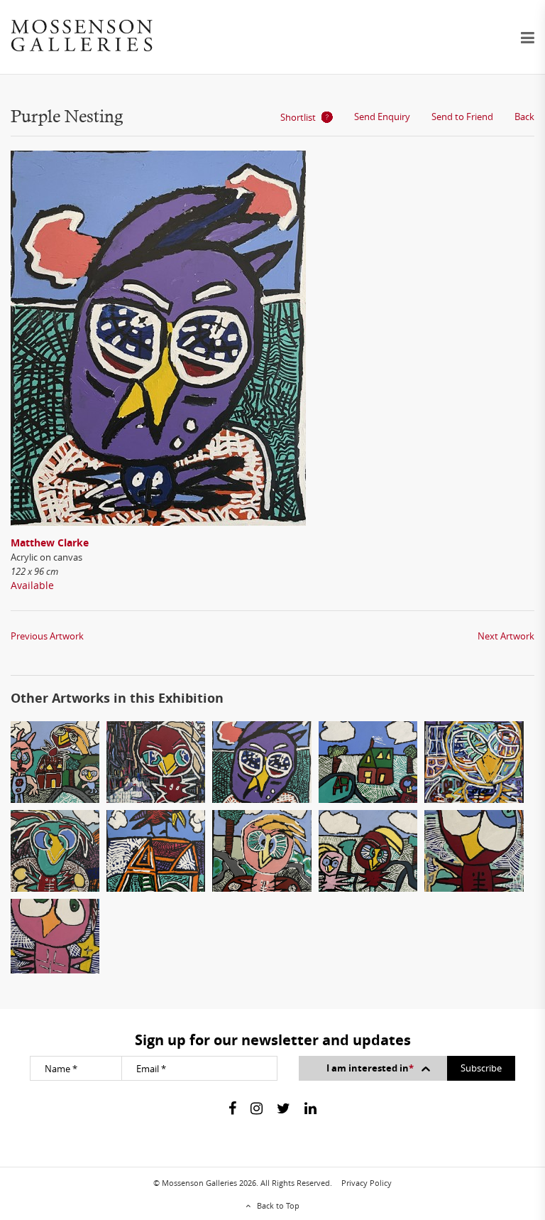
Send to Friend (462, 116)
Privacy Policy (366, 1182)
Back (524, 116)
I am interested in (370, 1068)
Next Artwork (506, 636)
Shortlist (298, 117)
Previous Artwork (47, 636)
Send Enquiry (382, 116)
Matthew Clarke (50, 542)
